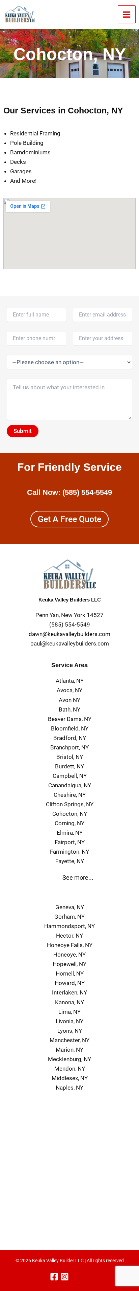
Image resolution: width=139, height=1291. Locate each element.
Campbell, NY (70, 775)
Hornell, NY (70, 973)
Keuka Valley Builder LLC (58, 1260)
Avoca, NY (69, 690)
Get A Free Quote (69, 519)
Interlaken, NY (69, 992)
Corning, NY (69, 823)
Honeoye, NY (69, 954)
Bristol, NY (69, 756)
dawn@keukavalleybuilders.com (69, 634)
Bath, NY (69, 709)
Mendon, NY (69, 1068)
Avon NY (69, 700)
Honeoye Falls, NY (69, 945)
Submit (22, 431)
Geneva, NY (69, 907)
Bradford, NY (69, 738)
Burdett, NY (69, 766)
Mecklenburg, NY (69, 1059)
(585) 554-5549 (87, 492)
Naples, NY (69, 1087)
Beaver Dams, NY (69, 719)
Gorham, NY (69, 916)
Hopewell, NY (69, 964)
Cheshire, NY (70, 794)
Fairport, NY (70, 842)
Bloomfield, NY (69, 728)
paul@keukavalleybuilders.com (69, 643)
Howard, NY (70, 983)
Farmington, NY (69, 851)
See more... (77, 877)
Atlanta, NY (70, 680)
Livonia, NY (69, 1021)
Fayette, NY (69, 861)
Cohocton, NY (69, 813)
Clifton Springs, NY (69, 804)
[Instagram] (64, 1276)
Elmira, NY (70, 832)
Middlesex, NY (70, 1078)
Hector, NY (69, 935)
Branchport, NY (69, 747)
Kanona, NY (69, 1002)
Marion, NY (69, 1049)
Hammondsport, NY (69, 926)
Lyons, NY (69, 1030)
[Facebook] (54, 1276)
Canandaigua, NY (69, 785)
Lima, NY (69, 1011)
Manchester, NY (69, 1040)
